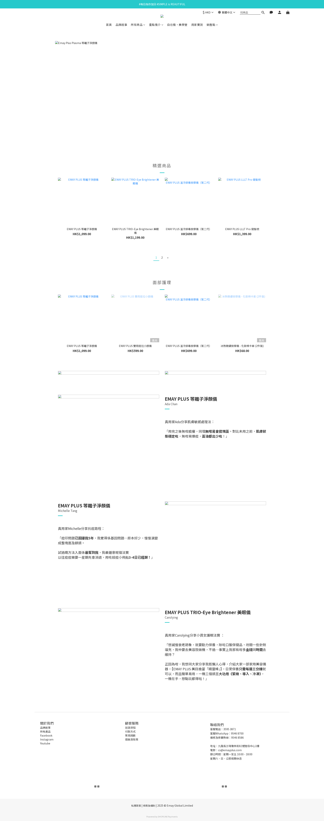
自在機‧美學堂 (177, 25)
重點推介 (155, 25)
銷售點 (211, 25)
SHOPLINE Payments (168, 816)
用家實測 (197, 25)
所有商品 (136, 25)
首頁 (109, 25)
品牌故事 (121, 25)
